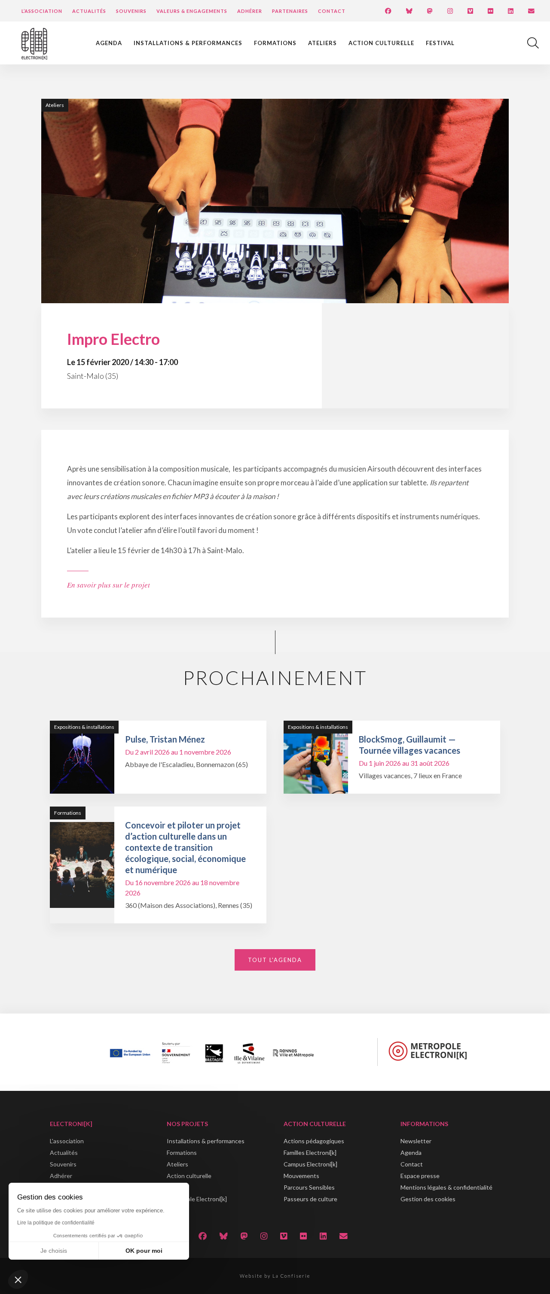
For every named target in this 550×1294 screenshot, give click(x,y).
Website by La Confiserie (275, 1276)
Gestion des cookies (427, 1199)
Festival (440, 43)
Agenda (109, 43)
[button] (18, 1279)
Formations (275, 43)
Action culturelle (381, 43)
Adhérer (249, 11)
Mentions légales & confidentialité (446, 1187)
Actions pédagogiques (314, 1141)
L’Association (41, 11)
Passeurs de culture (310, 1199)
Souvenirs (131, 11)
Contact (331, 11)
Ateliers (322, 43)
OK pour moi (143, 1250)
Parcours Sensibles (309, 1187)
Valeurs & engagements (191, 11)
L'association (67, 1141)
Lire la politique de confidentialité (56, 1223)
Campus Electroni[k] (310, 1164)
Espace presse (420, 1175)
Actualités (89, 11)
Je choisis (53, 1250)
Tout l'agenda (275, 959)
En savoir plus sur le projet (108, 585)
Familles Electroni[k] (310, 1152)
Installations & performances (188, 43)
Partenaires (290, 11)
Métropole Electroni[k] (197, 1199)
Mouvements (301, 1175)
